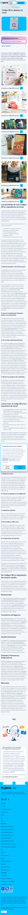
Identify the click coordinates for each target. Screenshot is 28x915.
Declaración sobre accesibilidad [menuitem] (8, 881)
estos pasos (6, 535)
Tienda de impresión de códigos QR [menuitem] (8, 846)
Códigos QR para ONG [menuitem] (6, 838)
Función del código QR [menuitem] (6, 809)
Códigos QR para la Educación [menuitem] (7, 835)
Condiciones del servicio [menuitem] (6, 861)
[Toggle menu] (26, 3)
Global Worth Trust (18, 666)
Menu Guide (6, 306)
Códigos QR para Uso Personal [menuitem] (7, 841)
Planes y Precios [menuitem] (4, 812)
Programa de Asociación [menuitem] (6, 878)
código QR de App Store (17, 605)
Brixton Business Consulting (7, 618)
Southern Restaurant (14, 600)
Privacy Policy (12, 459)
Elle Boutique (8, 691)
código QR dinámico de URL (21, 293)
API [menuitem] (2, 818)
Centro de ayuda (20, 565)
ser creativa (15, 346)
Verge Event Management (18, 642)
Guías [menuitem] (2, 820)
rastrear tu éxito (10, 763)
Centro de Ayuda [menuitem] (4, 855)
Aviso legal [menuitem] (3, 864)
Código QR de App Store (17, 358)
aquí (5, 400)
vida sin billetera (8, 346)
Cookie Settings (7, 467)
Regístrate (3, 432)
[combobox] (14, 41)
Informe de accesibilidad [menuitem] (6, 884)
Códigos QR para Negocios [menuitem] (6, 832)
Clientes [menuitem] (3, 815)
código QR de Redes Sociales (11, 328)
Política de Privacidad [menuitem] (5, 867)
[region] (14, 457)
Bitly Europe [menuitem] (3, 875)
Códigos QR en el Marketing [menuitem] (7, 826)
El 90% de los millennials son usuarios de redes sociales (12, 661)
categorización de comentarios (7, 696)
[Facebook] (5, 799)
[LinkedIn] (2, 799)
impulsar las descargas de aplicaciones (15, 768)
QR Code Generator (9, 409)
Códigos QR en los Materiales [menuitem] (7, 829)
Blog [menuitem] (2, 849)
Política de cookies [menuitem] (5, 870)
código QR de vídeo (11, 645)
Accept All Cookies (20, 467)
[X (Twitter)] (8, 799)
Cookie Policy (5, 459)
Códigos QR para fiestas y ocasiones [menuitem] (9, 844)
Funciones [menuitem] (3, 806)
